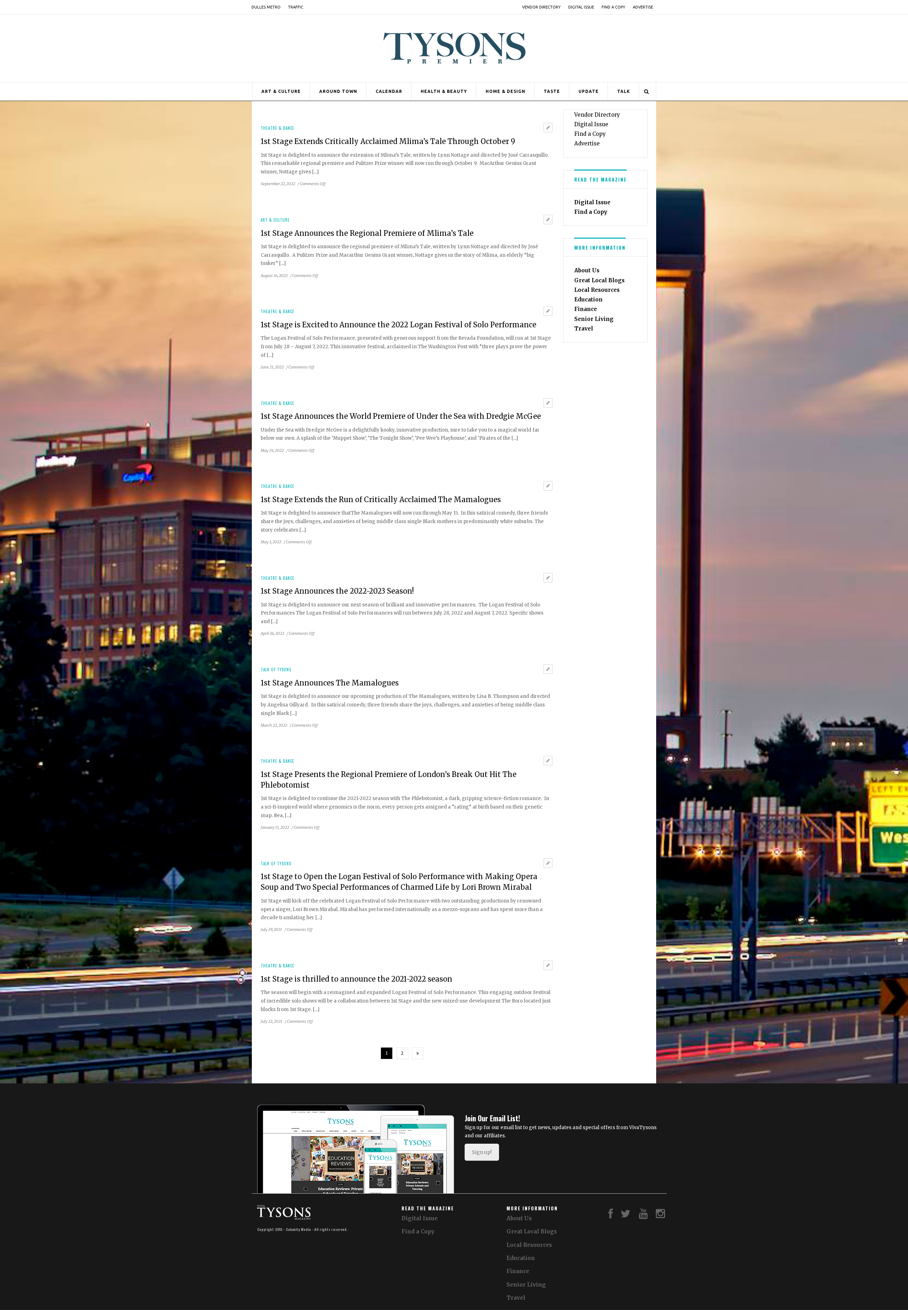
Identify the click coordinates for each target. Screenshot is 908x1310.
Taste (552, 91)
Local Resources (597, 290)
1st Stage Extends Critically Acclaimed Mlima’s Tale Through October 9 (388, 141)
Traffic (295, 7)
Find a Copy (613, 7)
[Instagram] (660, 1215)
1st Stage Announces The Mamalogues (330, 682)
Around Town (338, 91)
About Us (586, 270)
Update (588, 91)
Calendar (389, 91)
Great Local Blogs (599, 280)
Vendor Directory (541, 7)
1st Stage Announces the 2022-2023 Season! (337, 591)
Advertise (643, 7)
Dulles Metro (266, 7)
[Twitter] (626, 1215)
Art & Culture (281, 91)
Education (588, 299)
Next (418, 1053)
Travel (583, 328)
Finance (585, 309)
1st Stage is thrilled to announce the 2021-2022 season (356, 979)
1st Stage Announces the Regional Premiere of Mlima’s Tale (367, 233)
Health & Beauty (444, 91)
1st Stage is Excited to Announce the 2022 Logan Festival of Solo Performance (398, 324)
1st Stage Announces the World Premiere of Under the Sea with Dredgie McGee (401, 416)
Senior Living (594, 319)
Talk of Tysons (276, 669)
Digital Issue (581, 7)
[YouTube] (643, 1215)
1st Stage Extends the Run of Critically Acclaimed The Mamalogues (381, 499)
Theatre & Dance (277, 128)
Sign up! (482, 1152)
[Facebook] (610, 1215)
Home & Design (505, 91)
